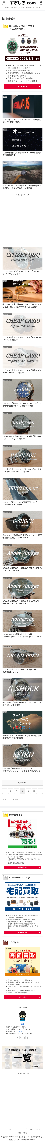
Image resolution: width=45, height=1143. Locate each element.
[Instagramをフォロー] (20, 1037)
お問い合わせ (22, 1133)
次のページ (22, 783)
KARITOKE (22, 86)
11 (34, 791)
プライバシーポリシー (33, 1129)
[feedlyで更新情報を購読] (24, 1037)
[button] (40, 617)
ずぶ (22, 1024)
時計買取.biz (22, 867)
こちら (19, 1031)
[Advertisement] (22, 219)
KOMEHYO (22, 932)
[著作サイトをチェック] (17, 1037)
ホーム (11, 1129)
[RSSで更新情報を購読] (27, 1037)
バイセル (22, 997)
